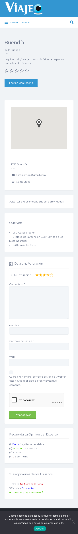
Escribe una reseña (21, 83)
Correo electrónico (21, 340)
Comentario (17, 284)
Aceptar (40, 528)
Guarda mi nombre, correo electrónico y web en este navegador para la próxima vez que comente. (37, 380)
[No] (73, 522)
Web (12, 356)
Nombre (15, 325)
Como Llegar (23, 181)
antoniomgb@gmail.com (31, 174)
